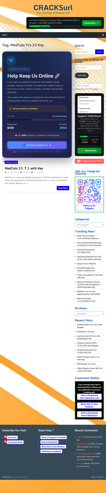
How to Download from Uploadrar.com (89, 396)
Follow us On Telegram (89, 206)
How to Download (49, 442)
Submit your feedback (51, 451)
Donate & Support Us (37, 145)
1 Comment (39, 172)
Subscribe (81, 75)
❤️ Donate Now (89, 150)
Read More (63, 188)
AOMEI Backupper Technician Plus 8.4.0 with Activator (89, 456)
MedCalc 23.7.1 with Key (24, 168)
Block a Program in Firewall (54, 437)
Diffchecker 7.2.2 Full (86, 364)
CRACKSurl (53, 7)
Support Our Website (86, 264)
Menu (4, 35)
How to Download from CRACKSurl (89, 414)
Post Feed (12, 437)
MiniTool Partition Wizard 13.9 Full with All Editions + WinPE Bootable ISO (89, 284)
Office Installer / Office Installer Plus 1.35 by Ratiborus (90, 447)
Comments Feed (15, 442)
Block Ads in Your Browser (89, 405)
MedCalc (26, 172)
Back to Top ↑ (98, 477)
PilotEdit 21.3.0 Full (85, 332)
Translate (94, 89)
